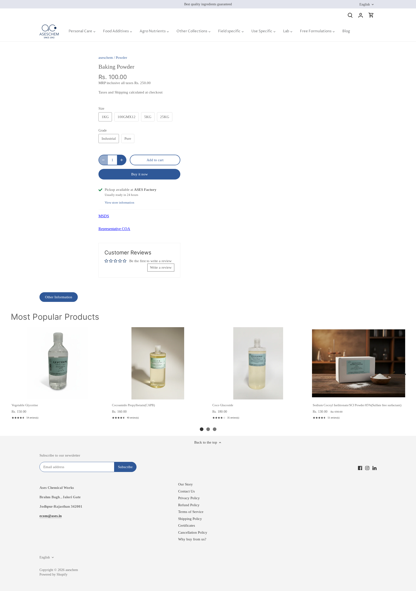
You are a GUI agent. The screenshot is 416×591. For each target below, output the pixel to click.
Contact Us (186, 491)
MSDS (103, 216)
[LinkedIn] (374, 467)
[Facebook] (360, 467)
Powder (121, 58)
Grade (102, 130)
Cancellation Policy (192, 532)
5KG (147, 117)
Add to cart (57, 394)
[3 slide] (214, 429)
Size (101, 108)
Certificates (186, 525)
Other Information (58, 297)
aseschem (105, 58)
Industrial (109, 138)
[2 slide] (208, 429)
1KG (105, 117)
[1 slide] (201, 429)
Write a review (161, 267)
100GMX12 (126, 117)
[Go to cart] (371, 15)
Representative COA (114, 229)
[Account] (360, 15)
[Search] (350, 15)
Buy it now (139, 174)
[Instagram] (367, 467)
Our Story (185, 484)
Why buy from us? (192, 539)
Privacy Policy (189, 498)
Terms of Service (190, 512)
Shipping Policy (190, 519)
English (364, 4)
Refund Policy (189, 505)
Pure (127, 138)
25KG (164, 117)
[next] (404, 374)
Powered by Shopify (53, 574)
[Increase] (121, 160)
